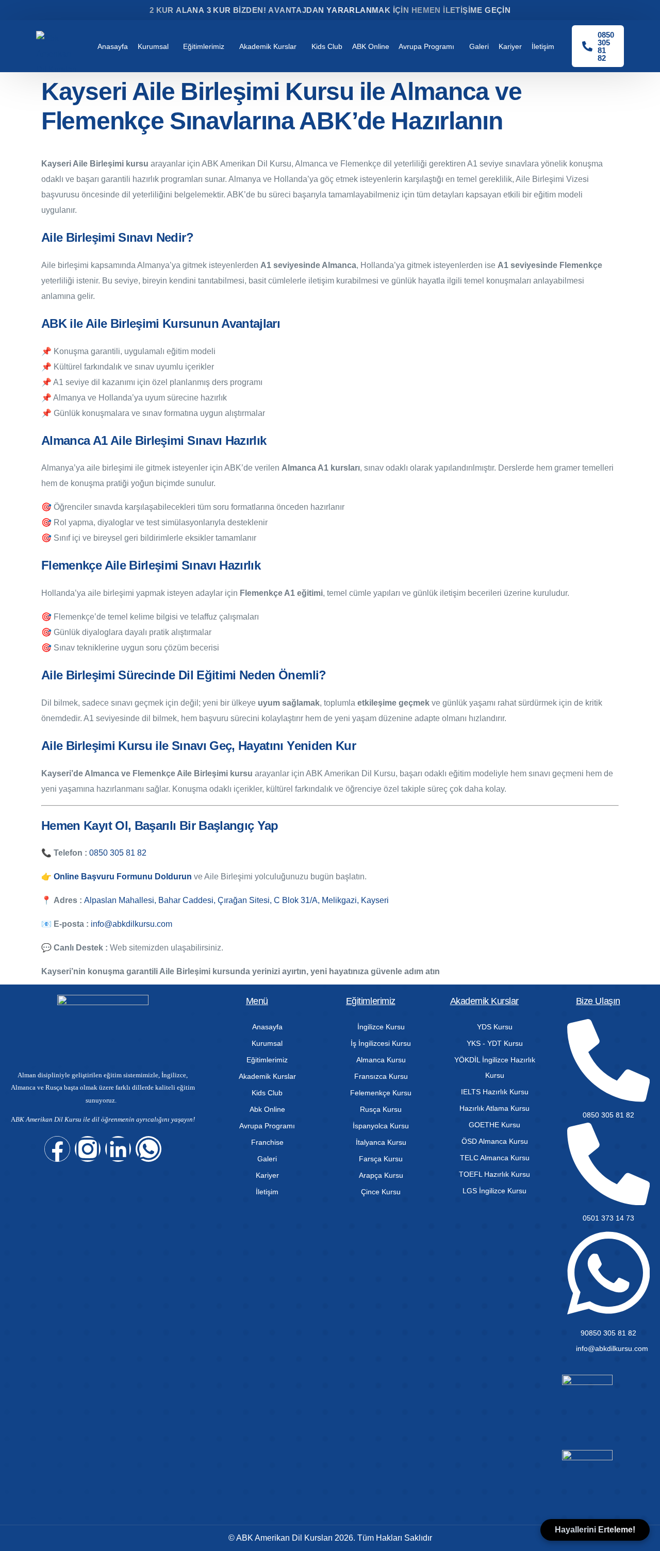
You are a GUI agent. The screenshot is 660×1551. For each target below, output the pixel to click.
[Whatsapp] (148, 1149)
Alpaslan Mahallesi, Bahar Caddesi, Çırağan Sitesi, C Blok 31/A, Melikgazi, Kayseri (236, 900)
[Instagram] (88, 1149)
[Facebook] (57, 1149)
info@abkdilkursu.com (131, 924)
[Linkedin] (118, 1149)
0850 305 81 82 (117, 852)
